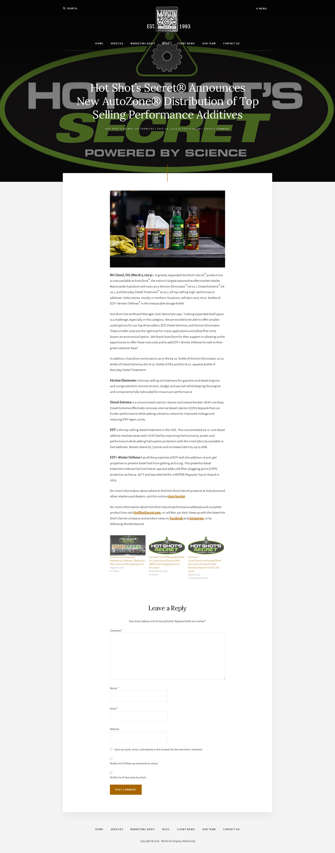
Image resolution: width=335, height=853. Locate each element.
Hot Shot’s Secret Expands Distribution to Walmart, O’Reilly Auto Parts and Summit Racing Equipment (127, 560)
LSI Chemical (144, 129)
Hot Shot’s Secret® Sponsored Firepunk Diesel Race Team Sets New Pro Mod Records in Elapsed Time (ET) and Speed (204, 564)
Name (114, 688)
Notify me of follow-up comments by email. (134, 763)
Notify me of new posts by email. (128, 777)
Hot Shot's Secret (119, 129)
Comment (116, 630)
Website (114, 729)
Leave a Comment (217, 129)
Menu (262, 9)
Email (114, 708)
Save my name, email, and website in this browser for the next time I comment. (158, 749)
